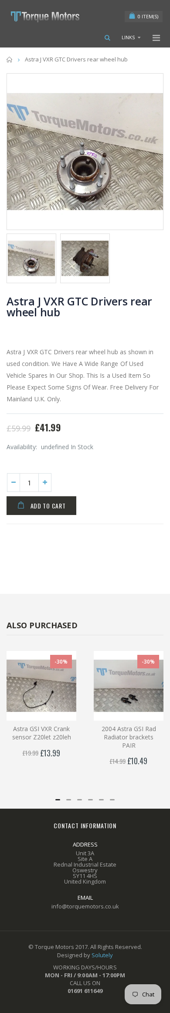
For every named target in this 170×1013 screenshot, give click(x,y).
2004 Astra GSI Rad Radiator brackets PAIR (129, 737)
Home (10, 59)
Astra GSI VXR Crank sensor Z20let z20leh (41, 733)
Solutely (102, 955)
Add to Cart (48, 505)
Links (128, 37)
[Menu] (156, 38)
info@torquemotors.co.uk (85, 906)
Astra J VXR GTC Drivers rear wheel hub (79, 306)
